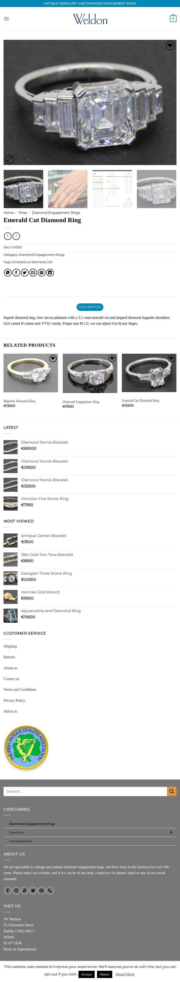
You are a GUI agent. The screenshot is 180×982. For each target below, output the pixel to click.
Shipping (10, 646)
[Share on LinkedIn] (50, 272)
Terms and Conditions (20, 689)
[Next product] (7, 236)
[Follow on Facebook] (8, 890)
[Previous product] (16, 236)
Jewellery (16, 832)
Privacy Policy (14, 700)
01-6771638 (13, 943)
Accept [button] (86, 974)
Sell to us (10, 711)
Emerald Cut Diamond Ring (140, 400)
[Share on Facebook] (16, 272)
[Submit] (171, 791)
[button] (6, 18)
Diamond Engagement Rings (56, 212)
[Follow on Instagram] (16, 890)
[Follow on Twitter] (33, 890)
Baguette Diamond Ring (19, 401)
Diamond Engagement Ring (81, 402)
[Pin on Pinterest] (41, 272)
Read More (125, 974)
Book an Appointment (20, 949)
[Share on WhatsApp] (8, 272)
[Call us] (50, 890)
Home (9, 212)
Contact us (11, 679)
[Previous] (13, 102)
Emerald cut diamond (29, 262)
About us (10, 668)
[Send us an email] (41, 890)
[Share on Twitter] (25, 272)
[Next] (167, 102)
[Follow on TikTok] (25, 890)
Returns (9, 657)
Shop (23, 212)
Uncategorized (20, 841)
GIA (49, 262)
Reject (104, 974)
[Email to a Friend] (33, 272)
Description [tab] (90, 307)
